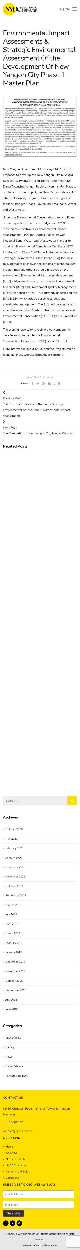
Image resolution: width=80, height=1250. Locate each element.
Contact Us (13, 1178)
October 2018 (14, 981)
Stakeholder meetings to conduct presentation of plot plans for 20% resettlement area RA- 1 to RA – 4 (39, 481)
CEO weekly (13, 1038)
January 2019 (13, 952)
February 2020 (14, 848)
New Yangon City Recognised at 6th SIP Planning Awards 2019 (35, 554)
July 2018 (11, 1000)
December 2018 (15, 962)
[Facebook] (6, 1223)
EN (60, 9)
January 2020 (13, 857)
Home (9, 1147)
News (49, 377)
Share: (24, 383)
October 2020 (14, 829)
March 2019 (12, 933)
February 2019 (14, 943)
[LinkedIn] (12, 1223)
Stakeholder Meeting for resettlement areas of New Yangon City (37, 708)
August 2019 (13, 905)
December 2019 (15, 867)
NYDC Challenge (16, 1165)
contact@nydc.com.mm (18, 1131)
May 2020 (11, 839)
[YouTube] (19, 1223)
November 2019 (15, 876)
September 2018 (15, 990)
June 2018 (11, 1009)
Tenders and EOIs (16, 1076)
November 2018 (15, 971)
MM (67, 9)
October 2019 (14, 886)
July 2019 (11, 914)
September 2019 (15, 895)
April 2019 (11, 924)
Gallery (9, 1047)
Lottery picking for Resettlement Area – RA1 (32, 455)
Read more (59, 474)
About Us (11, 1153)
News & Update (16, 1159)
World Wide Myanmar (46, 1245)
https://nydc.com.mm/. (49, 355)
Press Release (14, 1066)
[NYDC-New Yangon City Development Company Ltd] (20, 9)
